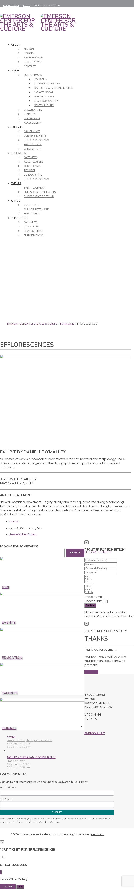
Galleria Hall (33, 109)
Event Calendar (11, 5)
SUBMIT (57, 812)
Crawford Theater (47, 83)
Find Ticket (91, 672)
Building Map (32, 118)
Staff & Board (33, 57)
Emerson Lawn (44, 96)
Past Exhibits (33, 144)
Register (29, 170)
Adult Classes (33, 161)
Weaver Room (43, 92)
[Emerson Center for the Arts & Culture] (19, 29)
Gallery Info (32, 131)
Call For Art (32, 148)
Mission (29, 49)
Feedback (97, 834)
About (15, 44)
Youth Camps (32, 166)
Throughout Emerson (39, 740)
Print (20, 886)
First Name (6, 799)
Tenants (30, 114)
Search (75, 552)
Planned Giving (34, 235)
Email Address (8, 787)
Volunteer (31, 205)
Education (18, 153)
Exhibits (17, 127)
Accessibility (32, 123)
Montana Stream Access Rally (31, 757)
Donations (31, 226)
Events (16, 183)
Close (8, 886)
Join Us (26, 5)
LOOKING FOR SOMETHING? (19, 546)
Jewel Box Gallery (46, 101)
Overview (40, 79)
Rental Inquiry (44, 105)
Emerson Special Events (40, 192)
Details (13, 521)
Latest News (32, 62)
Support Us (19, 218)
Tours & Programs (36, 140)
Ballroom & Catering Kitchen (53, 88)
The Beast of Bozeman (39, 196)
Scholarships (33, 174)
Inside (15, 70)
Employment (32, 213)
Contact (30, 66)
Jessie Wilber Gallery (23, 534)
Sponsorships (33, 231)
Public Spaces (33, 75)
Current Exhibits (35, 135)
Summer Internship (36, 209)
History (29, 53)
